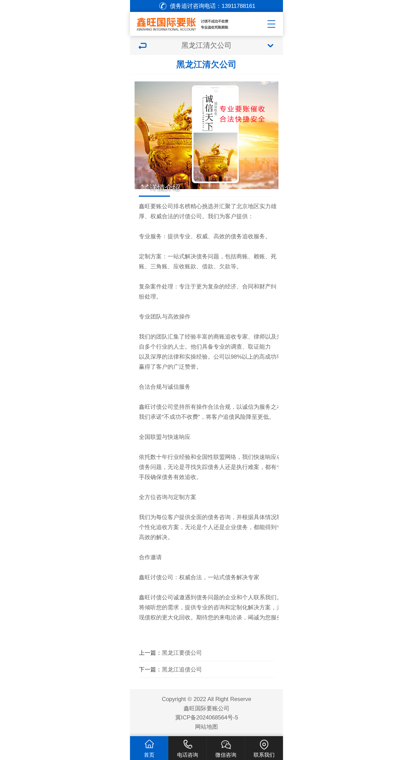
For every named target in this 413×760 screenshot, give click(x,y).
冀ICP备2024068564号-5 (206, 717)
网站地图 (206, 726)
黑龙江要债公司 (182, 652)
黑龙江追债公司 (182, 669)
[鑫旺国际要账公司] (188, 22)
